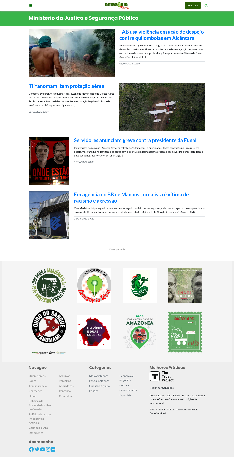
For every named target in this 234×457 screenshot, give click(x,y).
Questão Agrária (99, 386)
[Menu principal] (30, 5)
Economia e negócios (126, 378)
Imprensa (65, 391)
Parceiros (65, 381)
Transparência (38, 386)
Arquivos (64, 376)
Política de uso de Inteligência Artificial (40, 418)
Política (93, 391)
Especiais (125, 395)
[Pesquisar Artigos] (206, 5)
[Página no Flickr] (53, 449)
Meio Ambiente (98, 376)
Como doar (193, 5)
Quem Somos (37, 376)
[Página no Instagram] (48, 449)
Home (32, 396)
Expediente (36, 433)
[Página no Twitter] (36, 449)
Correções (35, 391)
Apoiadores (66, 386)
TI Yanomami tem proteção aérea (66, 86)
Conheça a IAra (38, 427)
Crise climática (128, 390)
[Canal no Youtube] (43, 449)
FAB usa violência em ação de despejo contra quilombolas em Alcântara (161, 35)
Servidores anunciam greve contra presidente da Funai (135, 140)
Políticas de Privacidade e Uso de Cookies (40, 405)
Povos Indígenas (99, 381)
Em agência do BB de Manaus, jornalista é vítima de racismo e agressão (131, 197)
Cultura (124, 385)
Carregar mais (117, 248)
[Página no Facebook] (31, 449)
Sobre (32, 381)
